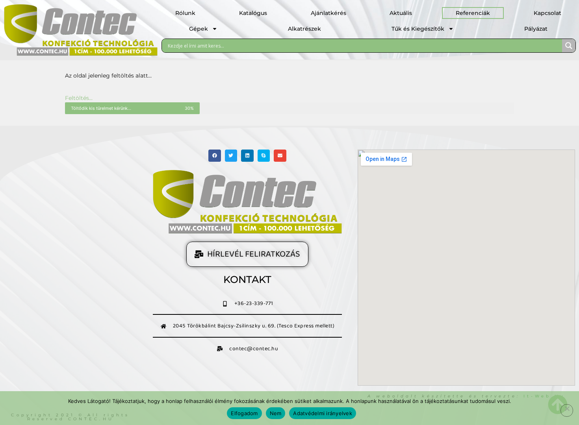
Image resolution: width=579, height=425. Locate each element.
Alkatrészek (304, 28)
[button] (214, 156)
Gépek (198, 28)
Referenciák (473, 13)
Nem (276, 413)
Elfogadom (244, 413)
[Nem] (566, 410)
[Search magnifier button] (568, 45)
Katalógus (253, 13)
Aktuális (401, 13)
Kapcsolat (547, 13)
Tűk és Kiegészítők (418, 28)
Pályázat (535, 28)
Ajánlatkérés (328, 13)
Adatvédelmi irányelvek (322, 413)
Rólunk (185, 13)
